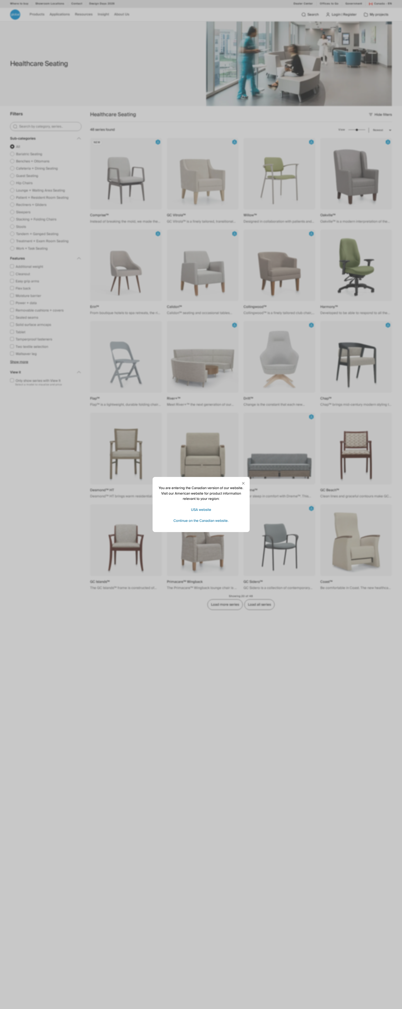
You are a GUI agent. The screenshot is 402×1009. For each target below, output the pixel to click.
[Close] (243, 483)
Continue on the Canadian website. (201, 520)
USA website (201, 510)
